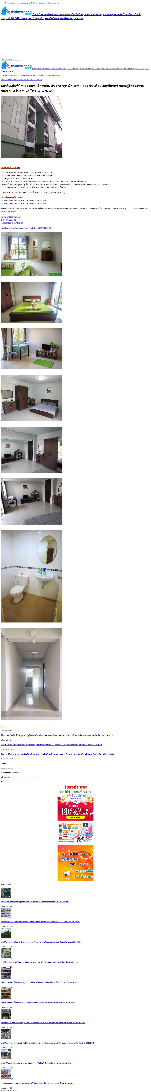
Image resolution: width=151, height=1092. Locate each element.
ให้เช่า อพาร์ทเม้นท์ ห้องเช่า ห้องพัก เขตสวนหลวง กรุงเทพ (21, 80)
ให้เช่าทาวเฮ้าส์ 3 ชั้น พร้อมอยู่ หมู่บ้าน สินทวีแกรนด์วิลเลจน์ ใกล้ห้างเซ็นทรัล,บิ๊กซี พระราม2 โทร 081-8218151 (40, 982)
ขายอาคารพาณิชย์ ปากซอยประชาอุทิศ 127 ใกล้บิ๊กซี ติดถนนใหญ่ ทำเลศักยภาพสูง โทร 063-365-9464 (37, 1083)
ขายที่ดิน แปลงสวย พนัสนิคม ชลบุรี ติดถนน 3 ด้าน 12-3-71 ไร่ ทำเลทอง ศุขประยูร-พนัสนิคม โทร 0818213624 (39, 962)
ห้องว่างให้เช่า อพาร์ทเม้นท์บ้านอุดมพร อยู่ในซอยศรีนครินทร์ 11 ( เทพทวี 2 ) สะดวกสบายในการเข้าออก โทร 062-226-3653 (51, 745)
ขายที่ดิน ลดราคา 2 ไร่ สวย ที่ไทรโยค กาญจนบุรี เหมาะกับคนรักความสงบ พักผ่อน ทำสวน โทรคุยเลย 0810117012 (41, 942)
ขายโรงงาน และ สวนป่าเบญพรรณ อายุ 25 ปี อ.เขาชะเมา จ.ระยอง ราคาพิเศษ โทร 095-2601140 (35, 902)
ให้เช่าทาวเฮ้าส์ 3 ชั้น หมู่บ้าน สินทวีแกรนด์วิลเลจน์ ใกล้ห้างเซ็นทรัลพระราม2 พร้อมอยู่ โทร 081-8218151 (38, 1002)
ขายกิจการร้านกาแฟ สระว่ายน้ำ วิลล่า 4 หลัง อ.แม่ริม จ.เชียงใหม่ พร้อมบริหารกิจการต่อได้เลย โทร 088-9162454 (40, 922)
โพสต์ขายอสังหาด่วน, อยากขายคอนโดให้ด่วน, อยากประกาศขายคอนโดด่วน (32, 3)
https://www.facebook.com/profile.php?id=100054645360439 (28, 228)
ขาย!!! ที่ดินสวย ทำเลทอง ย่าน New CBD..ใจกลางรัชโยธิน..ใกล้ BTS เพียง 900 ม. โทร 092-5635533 (36, 1063)
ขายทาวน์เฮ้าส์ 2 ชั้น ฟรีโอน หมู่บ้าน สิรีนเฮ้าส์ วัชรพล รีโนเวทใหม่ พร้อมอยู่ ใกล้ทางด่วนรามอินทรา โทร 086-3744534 (43, 1023)
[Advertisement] (75, 36)
